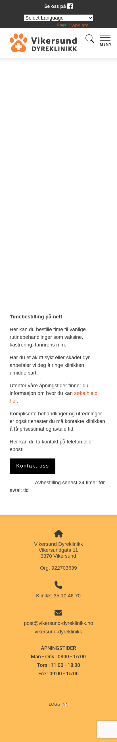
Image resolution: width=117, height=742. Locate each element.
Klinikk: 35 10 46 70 (58, 596)
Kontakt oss (32, 466)
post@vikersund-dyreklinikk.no (58, 623)
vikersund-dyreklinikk (58, 632)
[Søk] (89, 39)
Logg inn (58, 704)
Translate (78, 25)
